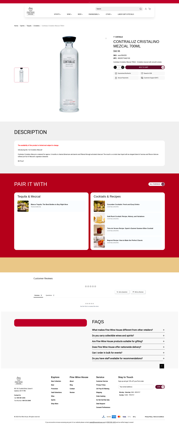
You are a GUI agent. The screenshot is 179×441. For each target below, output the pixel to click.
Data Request (100, 404)
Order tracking (100, 396)
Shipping (99, 392)
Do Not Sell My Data (102, 400)
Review (72, 392)
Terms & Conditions (158, 416)
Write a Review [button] (139, 292)
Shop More (54, 404)
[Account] (146, 9)
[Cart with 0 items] (150, 9)
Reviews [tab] (37, 295)
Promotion (54, 389)
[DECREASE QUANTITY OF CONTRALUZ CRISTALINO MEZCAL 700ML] (115, 67)
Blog (71, 385)
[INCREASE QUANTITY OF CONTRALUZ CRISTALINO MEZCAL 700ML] (122, 67)
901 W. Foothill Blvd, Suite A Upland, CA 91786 (23, 390)
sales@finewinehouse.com (97, 422)
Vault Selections (56, 392)
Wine (52, 396)
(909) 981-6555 (111, 422)
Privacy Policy (101, 385)
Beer (52, 385)
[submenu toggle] (62, 14)
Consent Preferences (103, 407)
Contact (72, 389)
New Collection (56, 381)
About (72, 381)
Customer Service (102, 381)
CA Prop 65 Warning (102, 389)
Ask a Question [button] (123, 292)
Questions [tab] (49, 295)
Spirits (53, 400)
